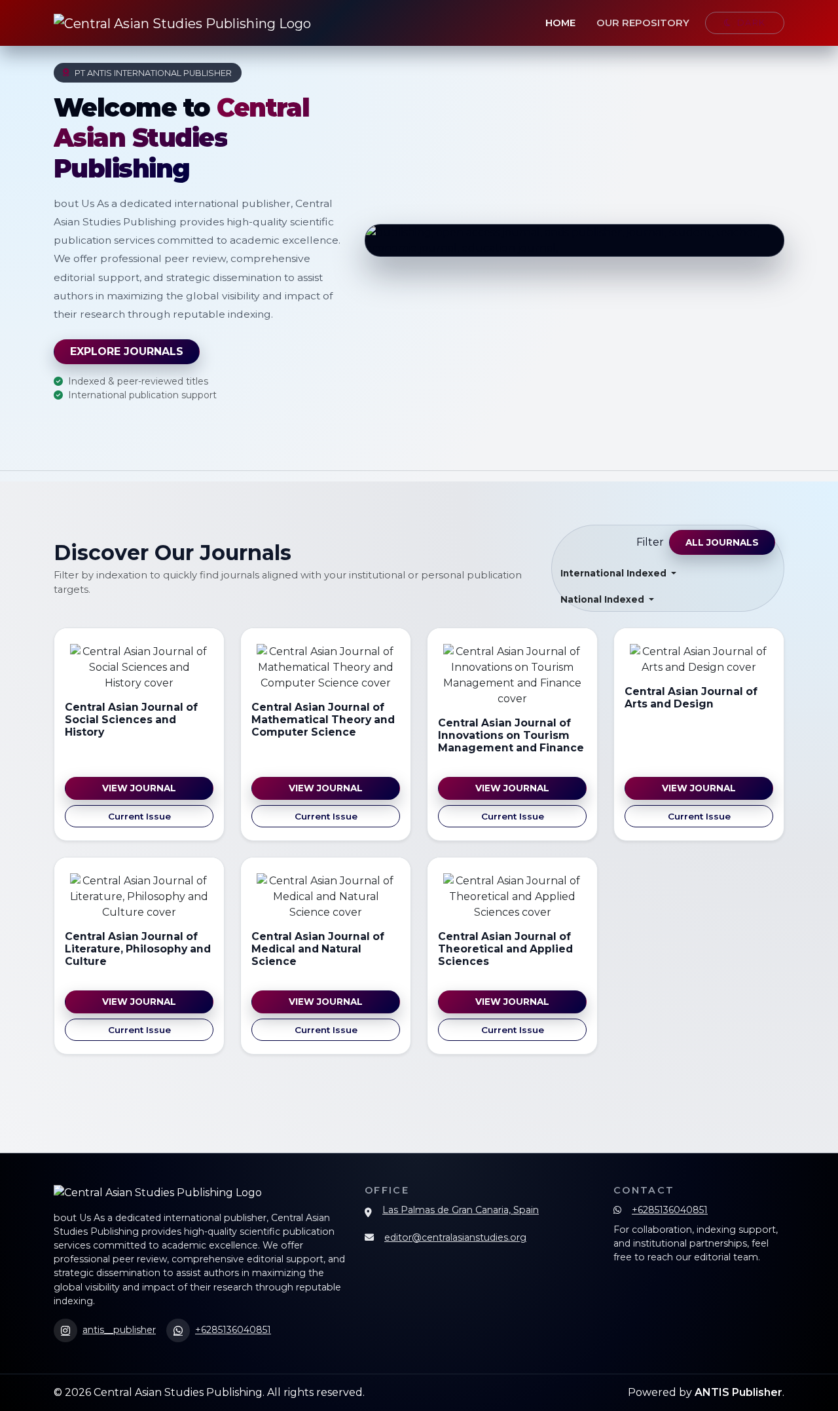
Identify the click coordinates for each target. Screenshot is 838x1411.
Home (560, 23)
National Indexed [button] (603, 599)
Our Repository (642, 23)
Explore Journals (126, 351)
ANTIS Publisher (738, 1392)
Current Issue (139, 816)
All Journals (722, 542)
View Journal (139, 788)
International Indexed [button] (614, 573)
